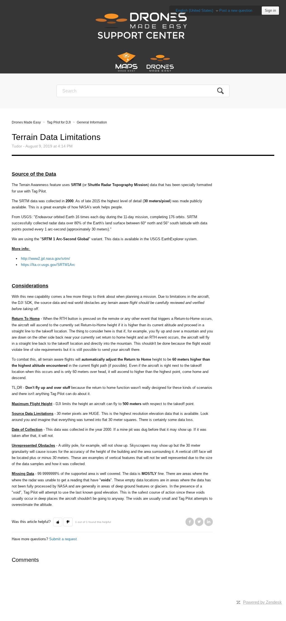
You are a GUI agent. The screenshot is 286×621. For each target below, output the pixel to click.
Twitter (199, 522)
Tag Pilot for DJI (59, 122)
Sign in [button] (270, 10)
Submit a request (63, 539)
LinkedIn (208, 522)
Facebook (189, 522)
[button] (57, 522)
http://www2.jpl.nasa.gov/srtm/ (45, 258)
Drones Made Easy (26, 122)
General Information (92, 122)
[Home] (143, 25)
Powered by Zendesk (262, 602)
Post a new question (235, 10)
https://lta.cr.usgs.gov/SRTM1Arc (48, 265)
